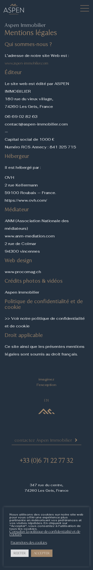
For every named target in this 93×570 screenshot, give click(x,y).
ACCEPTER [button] (42, 553)
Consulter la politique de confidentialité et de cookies (45, 533)
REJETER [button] (20, 553)
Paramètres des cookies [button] (29, 542)
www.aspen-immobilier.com (26, 63)
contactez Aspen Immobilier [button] (43, 440)
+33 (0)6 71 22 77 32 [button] (46, 460)
